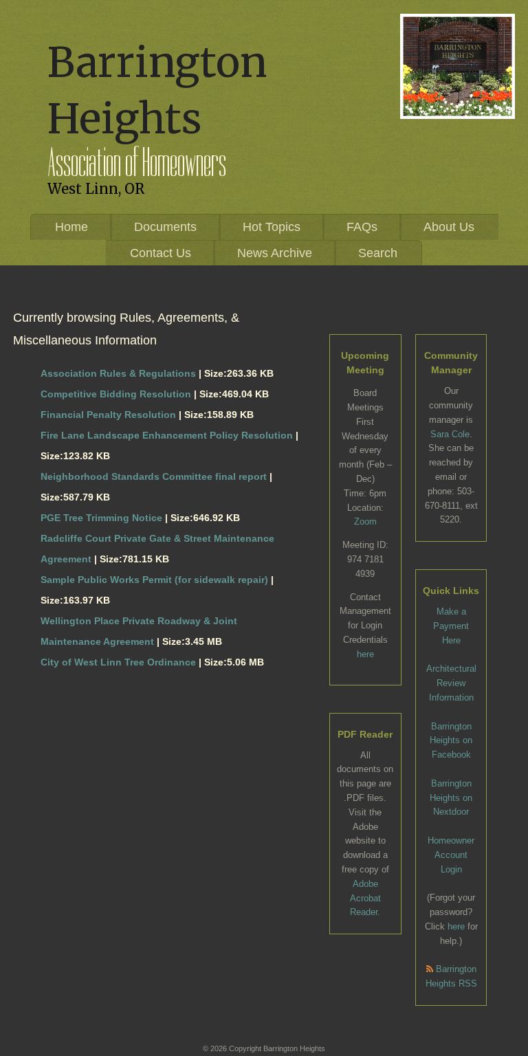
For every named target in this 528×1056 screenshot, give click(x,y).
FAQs (361, 227)
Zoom (365, 521)
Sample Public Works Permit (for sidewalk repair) (154, 579)
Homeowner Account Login (451, 854)
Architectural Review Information (451, 683)
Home (71, 227)
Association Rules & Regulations (118, 373)
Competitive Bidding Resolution (116, 393)
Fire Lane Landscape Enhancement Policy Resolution (167, 435)
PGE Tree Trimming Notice (101, 517)
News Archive (274, 253)
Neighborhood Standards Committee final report (154, 476)
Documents (165, 227)
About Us (449, 227)
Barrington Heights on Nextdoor (451, 797)
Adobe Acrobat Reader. (365, 898)
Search (377, 253)
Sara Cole (450, 434)
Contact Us (160, 253)
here (365, 654)
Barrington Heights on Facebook (451, 740)
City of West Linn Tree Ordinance (118, 662)
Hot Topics (271, 227)
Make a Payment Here (451, 626)
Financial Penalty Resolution (108, 414)
